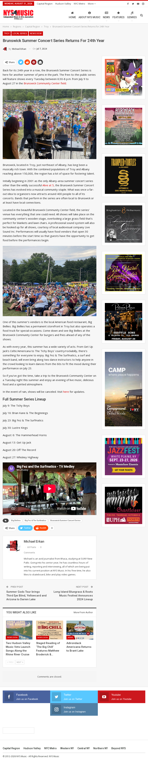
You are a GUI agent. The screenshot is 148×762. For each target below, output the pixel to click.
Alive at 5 (48, 185)
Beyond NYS (118, 748)
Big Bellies (16, 521)
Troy (7, 33)
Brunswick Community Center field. (45, 83)
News (106, 17)
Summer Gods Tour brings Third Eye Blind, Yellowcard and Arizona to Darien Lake (26, 595)
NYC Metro (79, 3)
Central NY (83, 748)
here (66, 391)
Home (72, 17)
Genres (132, 17)
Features (118, 17)
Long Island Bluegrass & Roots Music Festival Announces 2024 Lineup (73, 595)
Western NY (67, 748)
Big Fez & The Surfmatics (35, 521)
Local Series (20, 33)
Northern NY (100, 748)
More (91, 3)
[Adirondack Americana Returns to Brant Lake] (79, 630)
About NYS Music (89, 17)
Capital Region (45, 3)
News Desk (36, 33)
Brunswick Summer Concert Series (65, 521)
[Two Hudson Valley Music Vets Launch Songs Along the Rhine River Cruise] (19, 630)
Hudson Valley (63, 3)
